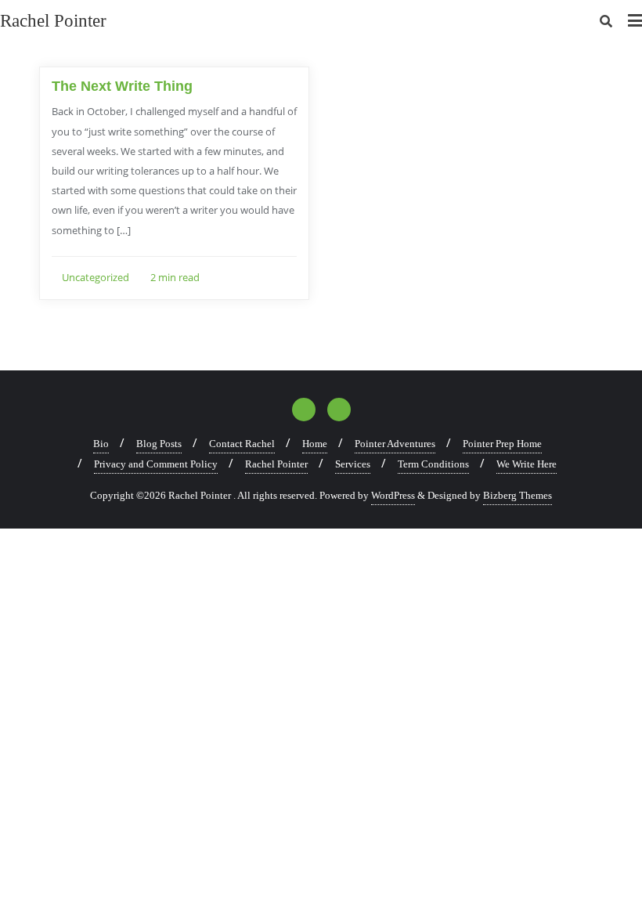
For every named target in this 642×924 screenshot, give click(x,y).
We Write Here (526, 464)
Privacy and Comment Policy (156, 464)
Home (314, 443)
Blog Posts (159, 443)
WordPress (393, 495)
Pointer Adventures (395, 443)
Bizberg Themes (517, 495)
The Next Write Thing (122, 86)
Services (352, 464)
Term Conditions (433, 464)
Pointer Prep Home (502, 443)
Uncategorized (94, 277)
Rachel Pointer (276, 464)
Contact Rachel (242, 443)
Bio (101, 443)
